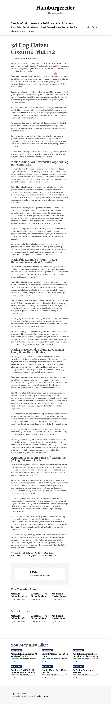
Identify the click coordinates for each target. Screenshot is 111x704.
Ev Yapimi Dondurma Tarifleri (83, 671)
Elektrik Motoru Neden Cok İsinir (39, 595)
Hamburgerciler (55, 8)
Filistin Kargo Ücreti (19, 23)
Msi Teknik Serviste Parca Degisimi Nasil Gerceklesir (59, 597)
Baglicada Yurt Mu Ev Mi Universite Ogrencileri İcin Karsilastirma (23, 672)
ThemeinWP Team (41, 696)
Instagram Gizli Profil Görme (41, 23)
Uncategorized (16, 650)
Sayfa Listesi (67, 23)
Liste (58, 23)
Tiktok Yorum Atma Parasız (22, 31)
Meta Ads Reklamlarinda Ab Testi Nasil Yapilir (18, 597)
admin (36, 58)
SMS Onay (74, 27)
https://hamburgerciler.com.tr (40, 575)
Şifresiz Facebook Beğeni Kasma (54, 27)
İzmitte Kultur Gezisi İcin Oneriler (54, 671)
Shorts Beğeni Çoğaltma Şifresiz (24, 27)
